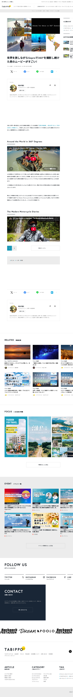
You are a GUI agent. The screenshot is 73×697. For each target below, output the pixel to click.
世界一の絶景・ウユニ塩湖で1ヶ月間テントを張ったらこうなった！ (45, 391)
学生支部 (64, 1)
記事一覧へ (22, 90)
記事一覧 (22, 6)
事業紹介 (56, 1)
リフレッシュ (35, 681)
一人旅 (17, 260)
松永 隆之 (21, 85)
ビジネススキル (36, 676)
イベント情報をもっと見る (45, 545)
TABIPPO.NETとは (45, 1)
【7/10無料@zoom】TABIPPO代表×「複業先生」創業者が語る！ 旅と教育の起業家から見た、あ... (46, 506)
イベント (29, 6)
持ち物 (45, 676)
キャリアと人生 (65, 6)
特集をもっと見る (43, 464)
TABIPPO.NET (17, 395)
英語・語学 (46, 677)
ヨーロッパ (66, 30)
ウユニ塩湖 (36, 361)
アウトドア (35, 679)
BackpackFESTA (36, 677)
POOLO (60, 1)
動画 (22, 260)
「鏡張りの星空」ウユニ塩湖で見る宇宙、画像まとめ (45, 364)
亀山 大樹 (44, 367)
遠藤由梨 (16, 367)
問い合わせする (23, 610)
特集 (26, 6)
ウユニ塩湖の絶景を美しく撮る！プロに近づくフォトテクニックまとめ (17, 391)
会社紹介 (52, 1)
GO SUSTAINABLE (50, 6)
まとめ (12, 260)
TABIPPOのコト (67, 28)
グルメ (59, 6)
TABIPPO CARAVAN (12, 361)
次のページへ (42, 248)
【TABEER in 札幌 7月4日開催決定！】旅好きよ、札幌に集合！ (45, 530)
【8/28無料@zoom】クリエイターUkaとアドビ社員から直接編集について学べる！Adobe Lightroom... (18, 507)
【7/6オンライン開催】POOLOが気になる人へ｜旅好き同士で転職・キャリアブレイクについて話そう (18, 531)
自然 (56, 6)
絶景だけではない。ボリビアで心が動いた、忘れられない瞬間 (17, 364)
